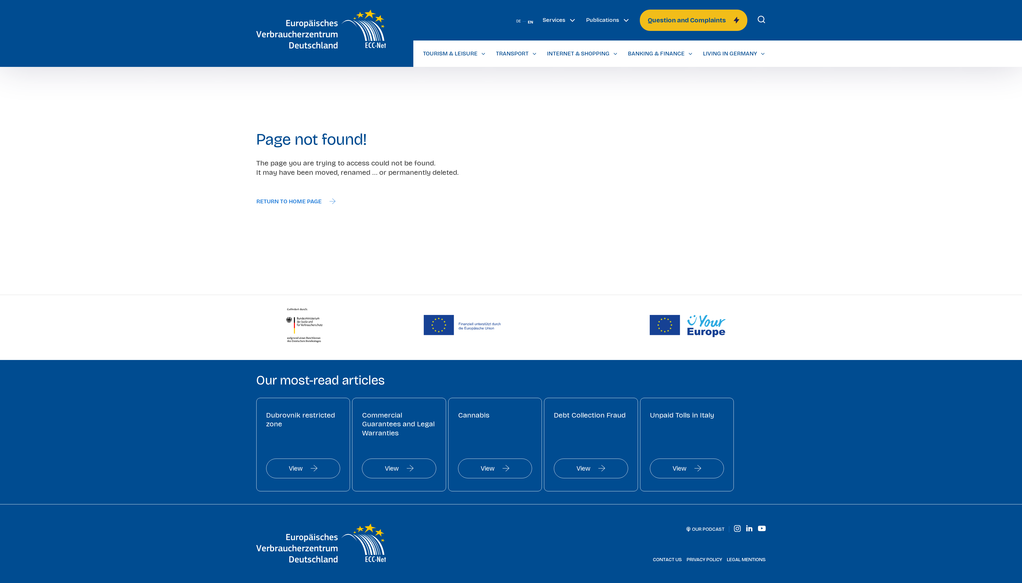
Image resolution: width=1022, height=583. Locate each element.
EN (530, 22)
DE (518, 21)
